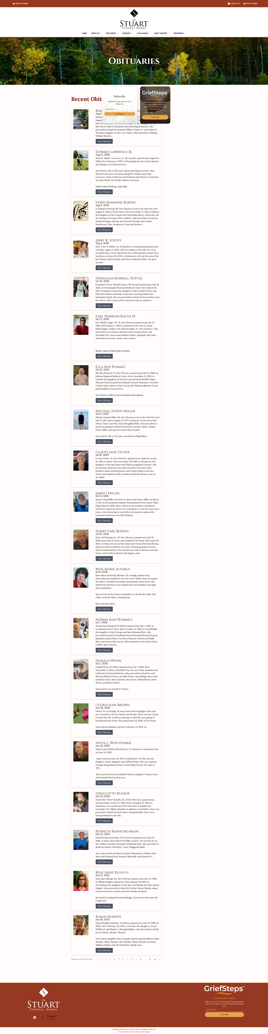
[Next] (160, 959)
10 (140, 959)
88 (155, 959)
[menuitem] (84, 33)
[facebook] (34, 1018)
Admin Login (145, 1032)
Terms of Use (134, 1032)
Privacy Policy (123, 1032)
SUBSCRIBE (120, 114)
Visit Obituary (104, 141)
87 (150, 959)
